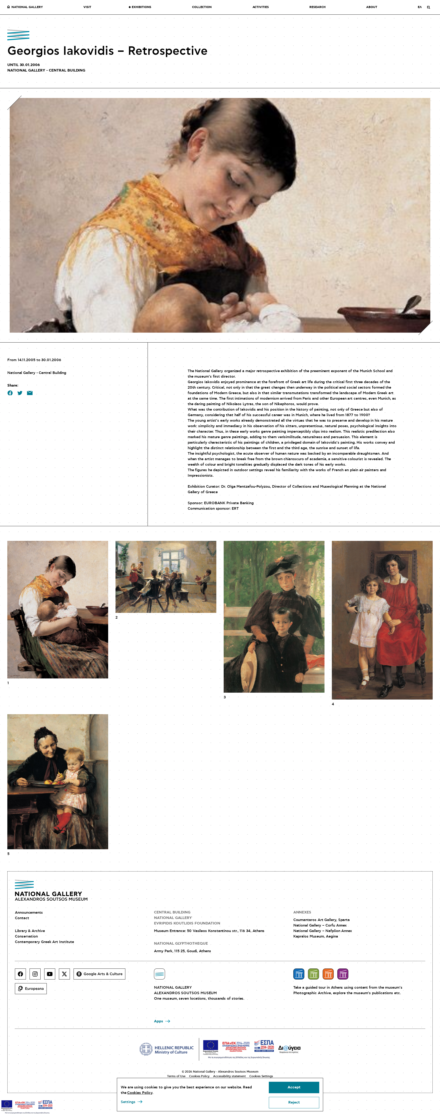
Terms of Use (176, 1076)
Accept (294, 1087)
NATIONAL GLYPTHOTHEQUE (181, 943)
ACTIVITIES (261, 7)
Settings (128, 1102)
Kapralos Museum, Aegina (315, 936)
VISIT (87, 7)
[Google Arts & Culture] (101, 975)
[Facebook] (22, 975)
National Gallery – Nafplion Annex (322, 931)
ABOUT (371, 7)
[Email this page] (29, 393)
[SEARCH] (428, 7)
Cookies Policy (199, 1076)
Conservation (26, 936)
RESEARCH (317, 7)
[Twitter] (66, 975)
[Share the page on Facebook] (10, 393)
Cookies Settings (261, 1076)
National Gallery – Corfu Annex (320, 925)
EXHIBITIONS (141, 7)
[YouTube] (51, 975)
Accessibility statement (229, 1076)
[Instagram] (37, 975)
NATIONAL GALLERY (27, 7)
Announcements (29, 912)
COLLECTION (202, 7)
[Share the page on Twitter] (20, 393)
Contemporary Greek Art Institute (44, 942)
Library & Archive (30, 931)
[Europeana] (32, 990)
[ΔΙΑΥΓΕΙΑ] (289, 1049)
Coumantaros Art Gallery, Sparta (321, 920)
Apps (158, 1021)
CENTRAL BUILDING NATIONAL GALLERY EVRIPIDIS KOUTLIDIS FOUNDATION (187, 918)
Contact (22, 918)
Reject (294, 1102)
